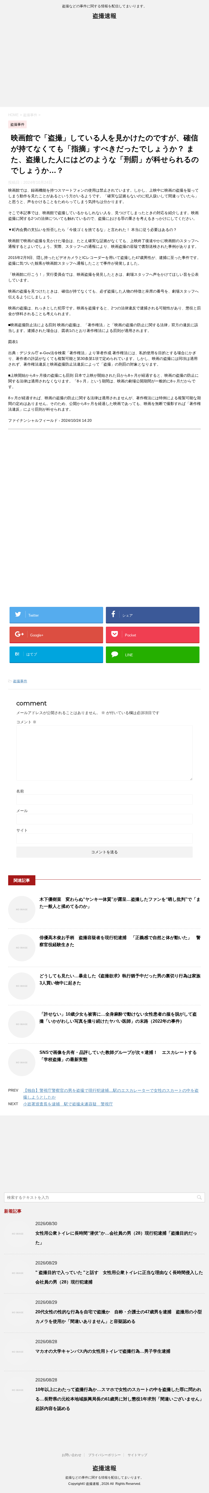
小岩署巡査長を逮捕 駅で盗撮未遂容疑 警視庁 (68, 1104)
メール (22, 811)
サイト (22, 830)
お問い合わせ (71, 1455)
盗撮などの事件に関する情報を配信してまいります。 (104, 1477)
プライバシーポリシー (104, 1455)
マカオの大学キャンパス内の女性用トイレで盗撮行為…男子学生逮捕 (102, 1351)
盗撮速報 (104, 16)
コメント (26, 722)
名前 (20, 791)
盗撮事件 (20, 681)
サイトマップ (137, 1455)
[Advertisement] (104, 66)
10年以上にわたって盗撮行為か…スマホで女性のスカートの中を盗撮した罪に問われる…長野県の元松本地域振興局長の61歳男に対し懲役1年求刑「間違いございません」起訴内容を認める (119, 1399)
